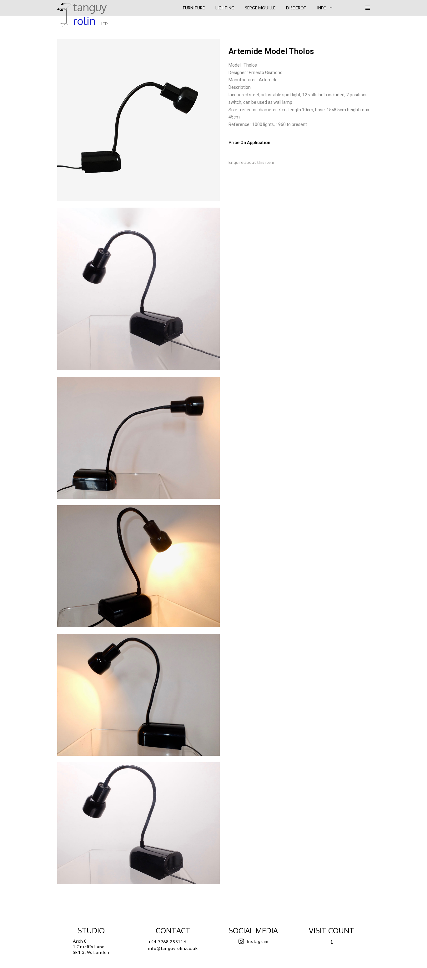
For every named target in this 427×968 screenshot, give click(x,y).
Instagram (258, 941)
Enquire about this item (251, 162)
